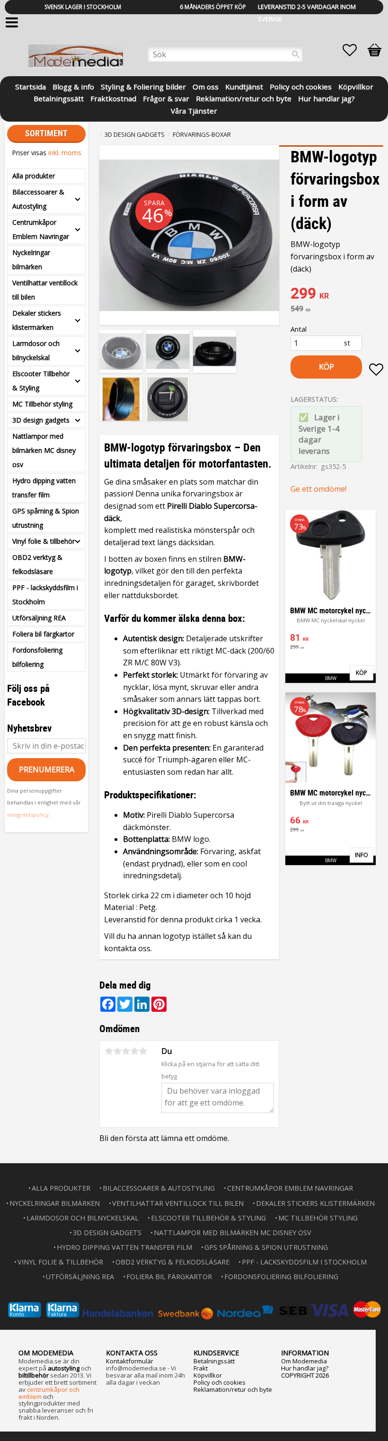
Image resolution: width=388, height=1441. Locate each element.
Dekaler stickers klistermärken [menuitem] (36, 320)
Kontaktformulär (129, 1361)
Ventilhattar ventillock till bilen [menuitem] (45, 289)
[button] (354, 50)
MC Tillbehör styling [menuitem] (42, 403)
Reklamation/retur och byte (233, 1389)
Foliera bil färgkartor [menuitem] (43, 633)
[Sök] (296, 54)
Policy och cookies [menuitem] (301, 85)
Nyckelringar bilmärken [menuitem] (31, 259)
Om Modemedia (304, 1361)
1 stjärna (109, 1051)
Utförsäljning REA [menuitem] (39, 617)
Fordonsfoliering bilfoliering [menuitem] (37, 657)
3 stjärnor (126, 1051)
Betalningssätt (214, 1361)
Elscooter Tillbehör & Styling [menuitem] (41, 380)
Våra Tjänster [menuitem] (194, 110)
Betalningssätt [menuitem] (59, 97)
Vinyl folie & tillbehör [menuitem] (43, 541)
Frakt (201, 1368)
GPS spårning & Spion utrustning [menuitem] (45, 518)
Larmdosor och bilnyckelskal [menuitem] (36, 350)
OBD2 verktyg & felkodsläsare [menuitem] (37, 564)
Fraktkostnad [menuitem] (113, 97)
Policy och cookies (220, 1382)
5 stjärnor (143, 1051)
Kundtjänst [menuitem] (244, 85)
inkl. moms (64, 152)
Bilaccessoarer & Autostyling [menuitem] (38, 199)
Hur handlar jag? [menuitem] (326, 97)
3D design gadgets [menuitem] (41, 420)
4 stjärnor (134, 1051)
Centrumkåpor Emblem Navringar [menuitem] (40, 229)
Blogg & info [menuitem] (73, 85)
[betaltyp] (194, 1309)
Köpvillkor (208, 1375)
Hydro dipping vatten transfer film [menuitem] (44, 487)
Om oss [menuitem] (206, 85)
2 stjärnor (117, 1051)
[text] (337, 294)
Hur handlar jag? (304, 1368)
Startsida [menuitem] (30, 85)
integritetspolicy (28, 814)
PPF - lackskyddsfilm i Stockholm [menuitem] (45, 594)
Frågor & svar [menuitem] (166, 97)
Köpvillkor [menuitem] (355, 85)
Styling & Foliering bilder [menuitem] (143, 85)
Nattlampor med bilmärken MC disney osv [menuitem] (44, 450)
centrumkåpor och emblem (48, 1393)
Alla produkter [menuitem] (33, 175)
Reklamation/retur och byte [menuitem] (243, 97)
